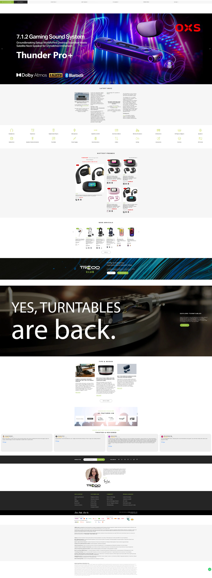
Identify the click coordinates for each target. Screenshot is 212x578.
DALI (97, 566)
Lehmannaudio (107, 569)
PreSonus (80, 572)
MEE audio (96, 570)
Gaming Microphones (90, 537)
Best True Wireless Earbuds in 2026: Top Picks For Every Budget (126, 377)
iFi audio (86, 569)
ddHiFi (107, 566)
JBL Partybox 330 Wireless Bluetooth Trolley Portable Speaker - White (121, 240)
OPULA (101, 571)
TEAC (102, 573)
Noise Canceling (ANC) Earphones (104, 552)
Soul (125, 573)
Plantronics (130, 571)
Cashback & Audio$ (127, 499)
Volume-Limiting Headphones (89, 558)
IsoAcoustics (101, 569)
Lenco (111, 569)
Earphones (32, 134)
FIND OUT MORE (123, 273)
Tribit (135, 573)
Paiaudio (110, 571)
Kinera (83, 569)
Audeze (107, 564)
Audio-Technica (120, 564)
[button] (98, 82)
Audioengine (125, 564)
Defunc (109, 566)
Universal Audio (95, 574)
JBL (117, 238)
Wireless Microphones (105, 547)
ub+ (75, 574)
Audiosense (81, 565)
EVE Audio (118, 567)
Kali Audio (133, 569)
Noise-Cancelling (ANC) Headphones (91, 552)
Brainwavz (76, 565)
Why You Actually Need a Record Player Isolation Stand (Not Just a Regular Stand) (105, 379)
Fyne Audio (100, 568)
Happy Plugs (111, 568)
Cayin (120, 565)
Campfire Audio (112, 565)
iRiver (98, 569)
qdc (102, 572)
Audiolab (134, 564)
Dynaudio (76, 567)
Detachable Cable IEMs (96, 556)
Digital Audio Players (53, 134)
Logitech (123, 569)
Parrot (113, 571)
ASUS (104, 564)
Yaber (82, 575)
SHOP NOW (184, 325)
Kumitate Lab (97, 569)
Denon (122, 566)
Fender (126, 567)
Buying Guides (94, 505)
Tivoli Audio (120, 573)
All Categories (7, 2)
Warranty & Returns (95, 499)
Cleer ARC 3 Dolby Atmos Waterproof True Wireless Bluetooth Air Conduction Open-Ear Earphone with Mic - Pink (114, 206)
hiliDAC (132, 568)
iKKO (89, 569)
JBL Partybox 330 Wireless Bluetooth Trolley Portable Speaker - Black (131, 240)
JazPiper (114, 569)
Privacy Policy (93, 503)
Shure (101, 573)
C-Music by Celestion (97, 565)
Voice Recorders (95, 142)
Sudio (80, 573)
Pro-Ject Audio (85, 572)
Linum (120, 569)
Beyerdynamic (117, 565)
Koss (89, 569)
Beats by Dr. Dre (111, 565)
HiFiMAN (129, 568)
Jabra (106, 569)
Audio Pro (114, 564)
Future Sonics (95, 568)
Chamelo (127, 565)
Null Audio (95, 571)
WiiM (136, 574)
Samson (130, 572)
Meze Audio (107, 570)
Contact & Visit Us (78, 505)
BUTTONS (91, 565)
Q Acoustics (98, 572)
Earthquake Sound (89, 567)
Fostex (91, 568)
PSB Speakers (93, 572)
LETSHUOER (115, 569)
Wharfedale (129, 574)
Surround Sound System (100, 539)
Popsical (76, 572)
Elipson (108, 567)
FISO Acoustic (79, 568)
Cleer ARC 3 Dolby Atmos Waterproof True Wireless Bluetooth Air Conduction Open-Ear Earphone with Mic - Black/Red (114, 178)
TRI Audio (127, 573)
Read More (78, 392)
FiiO (76, 238)
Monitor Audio (115, 570)
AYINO (94, 565)
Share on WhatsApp (111, 497)
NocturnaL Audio (83, 571)
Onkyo (98, 571)
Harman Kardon (118, 568)
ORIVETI (104, 571)
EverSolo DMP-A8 (85, 106)
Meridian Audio (101, 570)
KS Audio (92, 569)
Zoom (89, 575)
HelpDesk (76, 501)
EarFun (80, 567)
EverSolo (122, 567)
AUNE (88, 565)
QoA (106, 572)
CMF (135, 565)
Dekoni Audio (114, 566)
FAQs (76, 499)
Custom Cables (104, 556)
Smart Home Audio (82, 540)
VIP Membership (110, 505)
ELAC (106, 567)
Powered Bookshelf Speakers (90, 539)
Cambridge (115, 107)
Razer (117, 572)
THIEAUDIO (115, 573)
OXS (107, 571)
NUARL (91, 571)
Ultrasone (84, 574)
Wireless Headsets (81, 537)
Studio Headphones (129, 547)
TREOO (124, 573)
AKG (92, 564)
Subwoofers (11, 142)
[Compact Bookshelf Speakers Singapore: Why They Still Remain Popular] (85, 370)
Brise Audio (81, 565)
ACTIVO (81, 564)
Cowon (91, 566)
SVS (82, 573)
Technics (105, 573)
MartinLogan (81, 570)
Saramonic (80, 573)
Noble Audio (77, 571)
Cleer (77, 194)
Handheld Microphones (114, 547)
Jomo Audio (126, 569)
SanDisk (76, 573)
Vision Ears (117, 574)
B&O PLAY (99, 565)
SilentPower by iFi (105, 573)
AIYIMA (89, 564)
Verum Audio (108, 574)
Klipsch (86, 569)
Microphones (75, 134)
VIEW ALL (106, 252)
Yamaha (85, 575)
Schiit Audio (85, 573)
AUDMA (85, 565)
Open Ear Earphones (87, 545)
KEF (81, 569)
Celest (123, 565)
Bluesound (122, 565)
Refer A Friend (110, 499)
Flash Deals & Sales (127, 503)
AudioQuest (77, 565)
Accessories (158, 142)
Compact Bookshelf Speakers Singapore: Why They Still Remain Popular (85, 380)
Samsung (134, 572)
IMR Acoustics (93, 569)
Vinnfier (112, 574)
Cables (116, 142)
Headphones (12, 134)
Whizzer (133, 574)
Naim (130, 570)
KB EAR (78, 569)
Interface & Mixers (116, 134)
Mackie (132, 569)
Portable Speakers (94, 543)
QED (104, 572)
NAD (122, 570)
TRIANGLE (131, 573)
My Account (77, 503)
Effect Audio (102, 567)
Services (179, 142)
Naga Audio (126, 570)
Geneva (104, 568)
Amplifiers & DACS (95, 134)
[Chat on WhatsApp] (209, 569)
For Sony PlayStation (124, 537)
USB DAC (98, 550)
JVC (130, 569)
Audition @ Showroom (79, 497)
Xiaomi (79, 575)
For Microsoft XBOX (116, 537)
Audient (110, 564)
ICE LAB (83, 569)
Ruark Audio (126, 572)
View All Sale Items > (133, 157)
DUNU (133, 566)
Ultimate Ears (79, 574)
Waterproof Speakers (102, 543)
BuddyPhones (86, 565)
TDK (100, 573)
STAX (135, 573)
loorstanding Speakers (87, 556)
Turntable (53, 142)
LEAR (102, 569)
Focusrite (87, 568)
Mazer (92, 570)
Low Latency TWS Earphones (107, 537)
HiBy (126, 568)
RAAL (115, 572)
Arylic (97, 564)
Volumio (121, 574)
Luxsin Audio (128, 569)
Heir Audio (123, 568)
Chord (130, 565)
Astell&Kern (100, 564)
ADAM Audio (85, 564)
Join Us (111, 273)
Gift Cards (200, 142)
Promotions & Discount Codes (129, 505)
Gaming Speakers (97, 537)
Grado (107, 568)
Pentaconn (120, 571)
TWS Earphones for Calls (128, 550)
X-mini (76, 575)
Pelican (116, 571)
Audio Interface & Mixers (96, 547)
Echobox (95, 567)
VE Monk (103, 574)
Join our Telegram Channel (112, 503)
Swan (85, 573)
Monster (119, 570)
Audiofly (130, 564)
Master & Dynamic (87, 570)
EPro (111, 567)
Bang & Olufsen (105, 565)
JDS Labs (120, 569)
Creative (94, 566)
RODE (120, 572)
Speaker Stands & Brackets (32, 142)
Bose (126, 565)
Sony (122, 573)
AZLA (96, 565)
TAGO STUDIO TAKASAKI (94, 573)
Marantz (135, 569)
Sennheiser (90, 573)
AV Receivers (158, 134)
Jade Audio (110, 569)
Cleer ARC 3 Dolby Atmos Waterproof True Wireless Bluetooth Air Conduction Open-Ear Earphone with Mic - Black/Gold (130, 178)
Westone (124, 574)
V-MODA (100, 574)
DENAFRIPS (119, 566)
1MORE (76, 564)
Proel (89, 572)
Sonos (120, 573)
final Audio (132, 567)
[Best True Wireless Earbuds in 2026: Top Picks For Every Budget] (126, 369)
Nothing (87, 571)
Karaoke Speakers (113, 539)
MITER (111, 570)
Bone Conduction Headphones (97, 545)
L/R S (124, 115)
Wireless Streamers (137, 134)
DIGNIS (125, 566)
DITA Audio (129, 566)
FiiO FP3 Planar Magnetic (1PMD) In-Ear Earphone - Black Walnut (80, 240)
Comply (81, 566)
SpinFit (132, 573)
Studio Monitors (122, 547)
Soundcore (128, 573)
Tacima (88, 573)
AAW (78, 564)
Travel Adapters (128, 552)
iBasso (80, 569)
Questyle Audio (110, 572)
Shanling (94, 573)
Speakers (200, 134)
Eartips (137, 142)
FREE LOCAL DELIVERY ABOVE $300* (106, 1)
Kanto (76, 569)
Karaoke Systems (120, 539)
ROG (122, 572)
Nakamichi (133, 570)
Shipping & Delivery (95, 497)
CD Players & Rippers (179, 134)
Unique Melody (89, 574)
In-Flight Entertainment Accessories (118, 552)
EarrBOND (83, 567)
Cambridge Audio (105, 565)
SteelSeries (88, 238)
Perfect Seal (125, 571)
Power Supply (74, 142)
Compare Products (95, 507)
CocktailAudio (77, 566)
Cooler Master (86, 566)
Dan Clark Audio (102, 566)
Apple (94, 564)
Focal (84, 568)
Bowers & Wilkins (131, 565)
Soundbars (107, 539)
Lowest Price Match (127, 497)
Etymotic (114, 567)
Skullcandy (111, 573)
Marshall (76, 570)
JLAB (123, 569)
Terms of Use (93, 501)
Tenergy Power (110, 573)
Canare (117, 565)
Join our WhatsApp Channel (113, 501)
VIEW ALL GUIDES (106, 401)
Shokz (98, 573)
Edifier (98, 567)
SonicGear (116, 573)
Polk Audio (134, 571)
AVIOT (91, 565)
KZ (100, 569)
